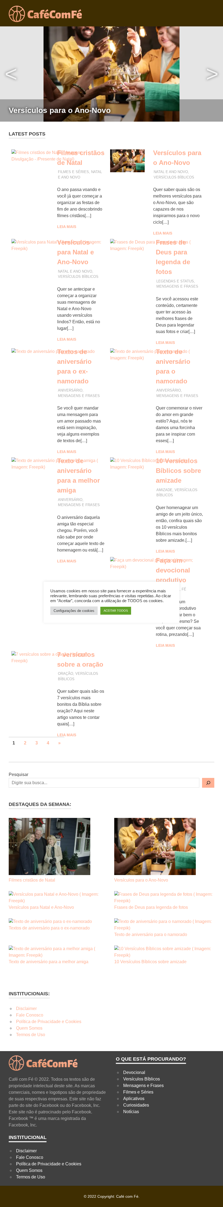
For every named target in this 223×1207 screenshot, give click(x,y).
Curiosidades (136, 1105)
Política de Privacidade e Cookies (48, 1021)
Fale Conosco (29, 1015)
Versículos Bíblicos (174, 177)
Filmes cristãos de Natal (32, 880)
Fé (184, 589)
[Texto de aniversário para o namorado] (164, 924)
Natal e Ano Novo (171, 172)
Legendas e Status (175, 281)
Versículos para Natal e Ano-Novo (75, 252)
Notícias (131, 1111)
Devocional (134, 1072)
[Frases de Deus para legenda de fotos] (164, 897)
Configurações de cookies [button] (74, 611)
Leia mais (66, 226)
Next (212, 74)
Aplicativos (133, 1098)
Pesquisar (18, 774)
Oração (65, 674)
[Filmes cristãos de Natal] (49, 847)
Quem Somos (29, 1028)
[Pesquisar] (208, 783)
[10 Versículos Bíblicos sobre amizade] (164, 952)
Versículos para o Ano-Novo (60, 110)
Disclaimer (26, 1008)
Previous (11, 74)
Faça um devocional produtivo (173, 570)
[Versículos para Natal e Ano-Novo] (59, 897)
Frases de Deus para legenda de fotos (151, 907)
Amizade (164, 490)
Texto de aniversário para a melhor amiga (48, 961)
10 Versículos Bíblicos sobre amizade (178, 470)
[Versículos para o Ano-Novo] (155, 847)
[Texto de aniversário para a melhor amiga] (59, 952)
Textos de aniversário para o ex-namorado (49, 928)
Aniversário (70, 390)
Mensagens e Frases (177, 286)
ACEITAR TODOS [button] (116, 610)
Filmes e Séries (73, 172)
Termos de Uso (30, 1034)
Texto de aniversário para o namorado (150, 934)
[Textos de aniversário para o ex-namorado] (50, 921)
